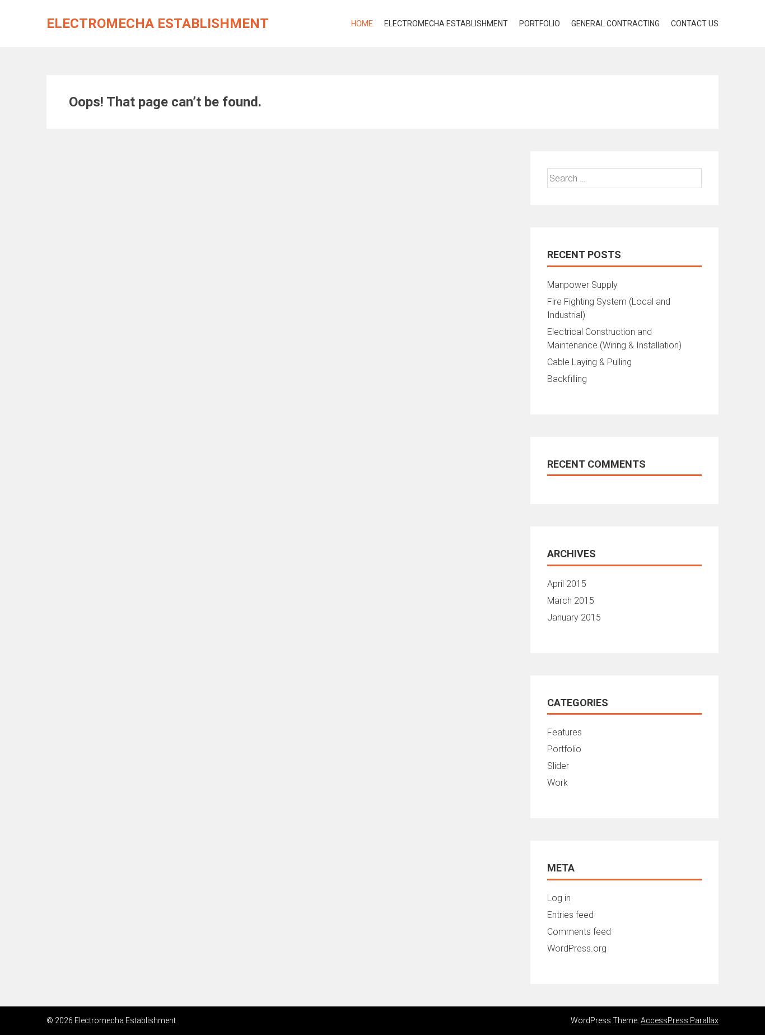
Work (557, 782)
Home (362, 23)
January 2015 (574, 617)
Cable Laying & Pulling (589, 362)
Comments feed (579, 931)
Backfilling (567, 379)
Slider (558, 766)
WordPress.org (577, 948)
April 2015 (566, 584)
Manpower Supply (582, 284)
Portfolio (539, 23)
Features (564, 732)
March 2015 (570, 600)
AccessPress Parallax (680, 1020)
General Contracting (615, 23)
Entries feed (570, 915)
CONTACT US (695, 23)
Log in (559, 898)
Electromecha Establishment (157, 23)
